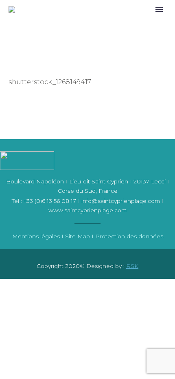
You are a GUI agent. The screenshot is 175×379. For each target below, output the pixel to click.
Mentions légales (36, 236)
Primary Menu (159, 9)
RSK (132, 266)
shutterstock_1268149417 (50, 82)
